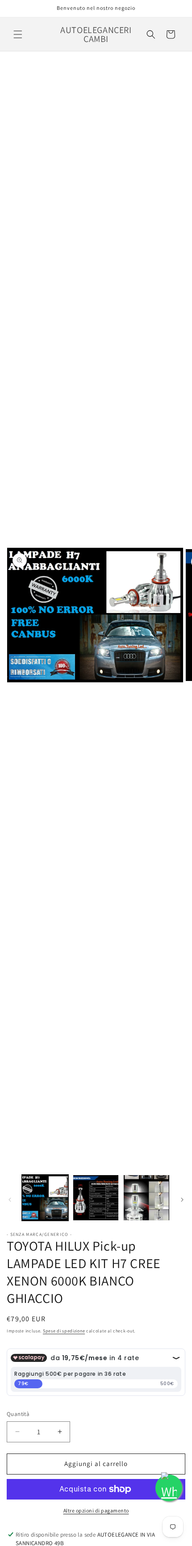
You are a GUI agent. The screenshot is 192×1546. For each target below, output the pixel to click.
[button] (18, 34)
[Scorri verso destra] (182, 1200)
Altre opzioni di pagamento (96, 1510)
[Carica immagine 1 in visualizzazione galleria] (45, 1198)
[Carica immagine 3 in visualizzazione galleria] (146, 1198)
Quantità (18, 1414)
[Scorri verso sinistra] (10, 1200)
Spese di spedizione (64, 1331)
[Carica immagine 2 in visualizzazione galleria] (96, 1198)
